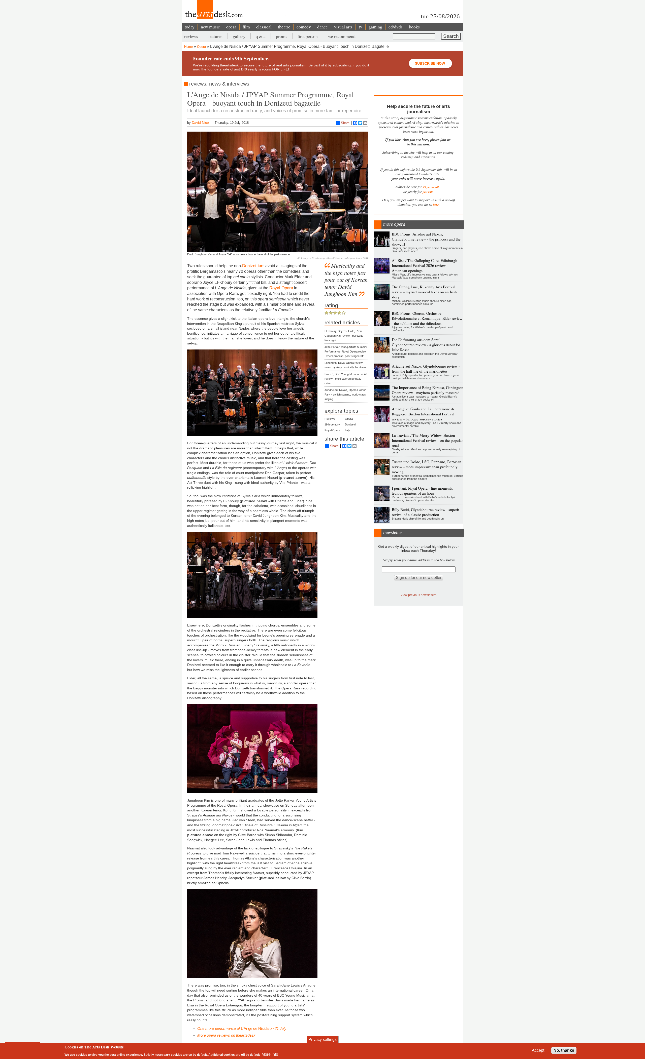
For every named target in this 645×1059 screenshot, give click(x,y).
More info (270, 1054)
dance (322, 27)
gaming (375, 27)
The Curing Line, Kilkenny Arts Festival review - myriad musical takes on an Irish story (424, 291)
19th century (332, 424)
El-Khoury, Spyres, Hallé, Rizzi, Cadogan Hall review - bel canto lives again (344, 336)
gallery (239, 36)
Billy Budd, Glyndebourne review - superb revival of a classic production (425, 512)
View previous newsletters (418, 595)
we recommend (342, 36)
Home (188, 47)
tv (360, 27)
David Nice (200, 123)
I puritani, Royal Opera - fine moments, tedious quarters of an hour (422, 491)
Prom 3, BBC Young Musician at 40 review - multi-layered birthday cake (346, 379)
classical (264, 27)
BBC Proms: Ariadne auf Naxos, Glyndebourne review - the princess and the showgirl (426, 239)
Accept (538, 1050)
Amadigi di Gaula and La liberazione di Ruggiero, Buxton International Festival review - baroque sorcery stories (423, 413)
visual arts (343, 27)
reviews (191, 36)
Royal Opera (281, 287)
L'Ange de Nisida (241, 1028)
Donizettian (252, 265)
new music (210, 27)
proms (281, 36)
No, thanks (564, 1050)
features (215, 36)
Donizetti (350, 424)
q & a (261, 36)
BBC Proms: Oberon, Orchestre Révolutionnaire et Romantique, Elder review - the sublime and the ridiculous (427, 318)
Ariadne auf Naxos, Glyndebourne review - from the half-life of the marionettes (426, 369)
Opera (201, 47)
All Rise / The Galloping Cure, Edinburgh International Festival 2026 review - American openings (424, 265)
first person (308, 36)
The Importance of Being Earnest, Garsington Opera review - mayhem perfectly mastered (427, 390)
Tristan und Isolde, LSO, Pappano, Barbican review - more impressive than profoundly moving (426, 466)
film (246, 27)
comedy (304, 27)
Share (345, 123)
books (414, 27)
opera (231, 27)
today (190, 27)
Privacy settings (322, 1039)
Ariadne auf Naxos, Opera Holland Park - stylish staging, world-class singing (345, 394)
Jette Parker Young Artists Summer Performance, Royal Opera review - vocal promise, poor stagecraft (346, 351)
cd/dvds (396, 27)
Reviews (330, 418)
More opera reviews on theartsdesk (226, 1035)
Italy (347, 430)
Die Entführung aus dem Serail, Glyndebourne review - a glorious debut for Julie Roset (426, 344)
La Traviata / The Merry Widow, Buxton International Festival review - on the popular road (427, 440)
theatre (284, 27)
